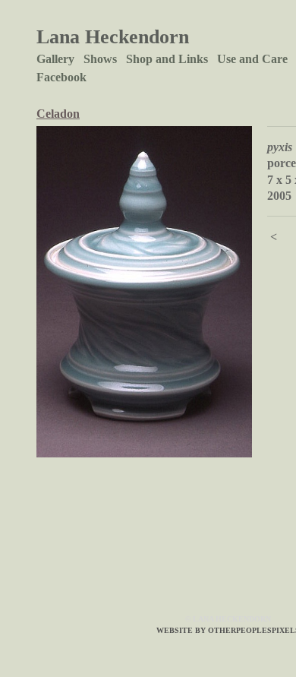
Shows (100, 58)
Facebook (61, 77)
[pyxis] (144, 291)
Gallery (55, 58)
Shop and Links (167, 58)
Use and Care (252, 58)
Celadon (58, 113)
